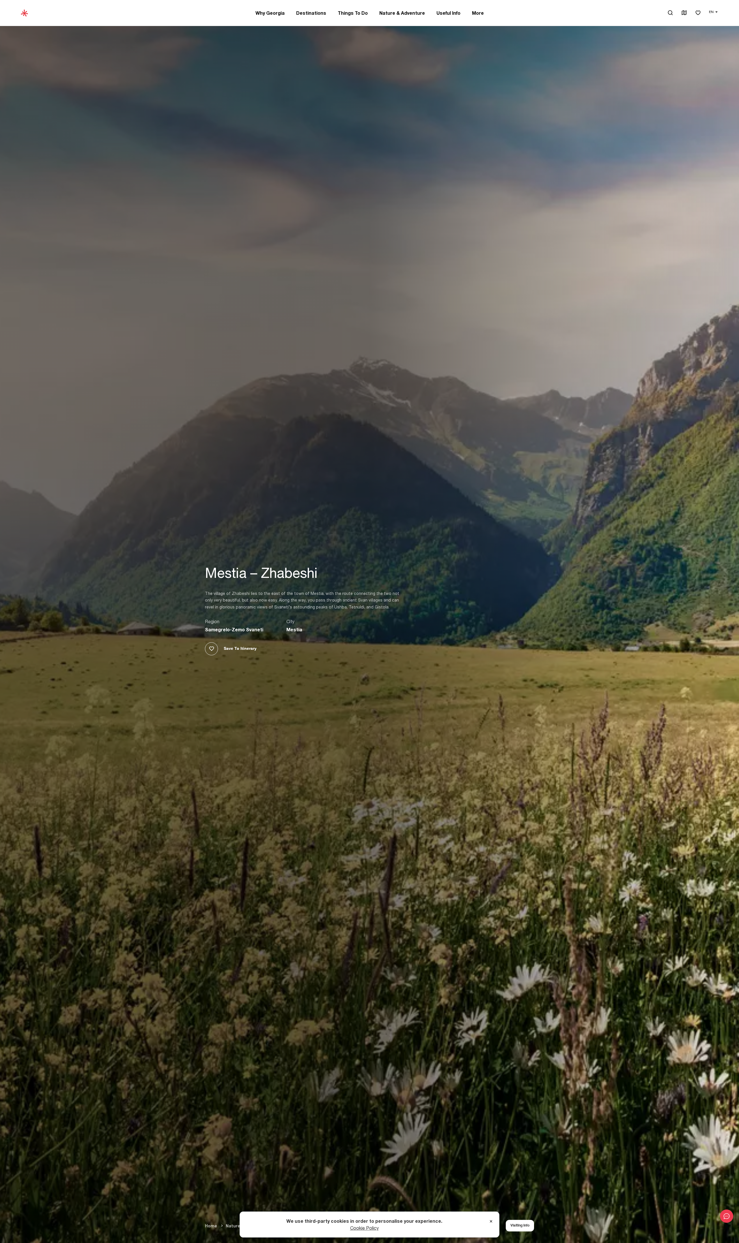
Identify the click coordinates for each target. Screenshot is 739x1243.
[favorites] (698, 13)
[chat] (726, 1216)
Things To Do (353, 13)
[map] (684, 13)
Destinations (311, 13)
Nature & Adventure (402, 13)
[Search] (670, 12)
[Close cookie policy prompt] (491, 1221)
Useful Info (448, 13)
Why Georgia (270, 13)
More (478, 13)
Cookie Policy (364, 1228)
